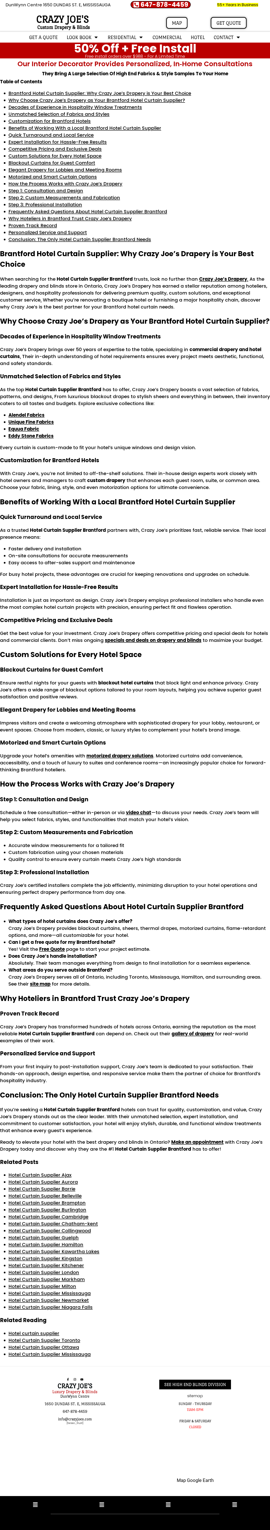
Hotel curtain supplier (33, 1333)
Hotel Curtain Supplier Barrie (41, 1189)
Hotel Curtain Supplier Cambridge (48, 1216)
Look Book (79, 37)
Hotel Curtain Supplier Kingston (45, 1258)
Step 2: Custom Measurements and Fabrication (64, 197)
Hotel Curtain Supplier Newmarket (48, 1300)
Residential (122, 37)
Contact (224, 37)
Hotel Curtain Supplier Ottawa (43, 1347)
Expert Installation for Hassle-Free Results (57, 142)
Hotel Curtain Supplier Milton (42, 1286)
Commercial (167, 37)
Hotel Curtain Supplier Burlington (47, 1210)
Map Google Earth (195, 1480)
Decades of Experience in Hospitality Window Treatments (75, 107)
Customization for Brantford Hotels (49, 121)
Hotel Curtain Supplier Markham (46, 1279)
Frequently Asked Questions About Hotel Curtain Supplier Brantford (87, 211)
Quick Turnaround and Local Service (51, 135)
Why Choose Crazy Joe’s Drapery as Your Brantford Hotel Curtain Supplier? (96, 100)
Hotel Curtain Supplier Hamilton (45, 1244)
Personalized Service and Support (47, 232)
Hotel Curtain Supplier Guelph (43, 1237)
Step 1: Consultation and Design (45, 190)
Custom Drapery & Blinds (63, 27)
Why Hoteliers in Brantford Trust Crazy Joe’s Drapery (70, 218)
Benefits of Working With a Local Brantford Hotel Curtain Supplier (84, 128)
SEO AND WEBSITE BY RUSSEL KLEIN (180, 1521)
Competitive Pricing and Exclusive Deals (55, 149)
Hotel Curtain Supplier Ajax (40, 1175)
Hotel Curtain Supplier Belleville (45, 1196)
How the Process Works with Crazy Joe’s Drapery (65, 183)
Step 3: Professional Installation (45, 204)
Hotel (198, 37)
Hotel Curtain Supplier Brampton (47, 1203)
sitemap (195, 1395)
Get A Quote (43, 37)
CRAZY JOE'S (62, 19)
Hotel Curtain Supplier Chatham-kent (53, 1223)
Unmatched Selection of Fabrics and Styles (58, 114)
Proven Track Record (32, 225)
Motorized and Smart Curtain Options (52, 177)
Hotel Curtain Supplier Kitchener (46, 1265)
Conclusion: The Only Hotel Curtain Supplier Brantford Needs (79, 239)
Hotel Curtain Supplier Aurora (43, 1182)
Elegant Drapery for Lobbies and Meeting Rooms (65, 170)
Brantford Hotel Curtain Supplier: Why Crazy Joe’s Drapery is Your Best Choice (99, 93)
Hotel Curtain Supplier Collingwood (49, 1230)
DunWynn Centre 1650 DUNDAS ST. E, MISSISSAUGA (58, 5)
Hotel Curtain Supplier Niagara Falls (50, 1307)
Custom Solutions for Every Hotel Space (54, 156)
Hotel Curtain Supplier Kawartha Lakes (53, 1251)
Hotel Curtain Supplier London (43, 1272)
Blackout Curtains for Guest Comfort (51, 163)
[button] (35, 1505)
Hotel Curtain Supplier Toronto (44, 1340)
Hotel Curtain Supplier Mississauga (49, 1293)
